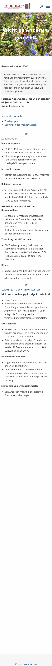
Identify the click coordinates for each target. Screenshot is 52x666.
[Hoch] (26, 133)
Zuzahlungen (11, 121)
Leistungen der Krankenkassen (20, 124)
